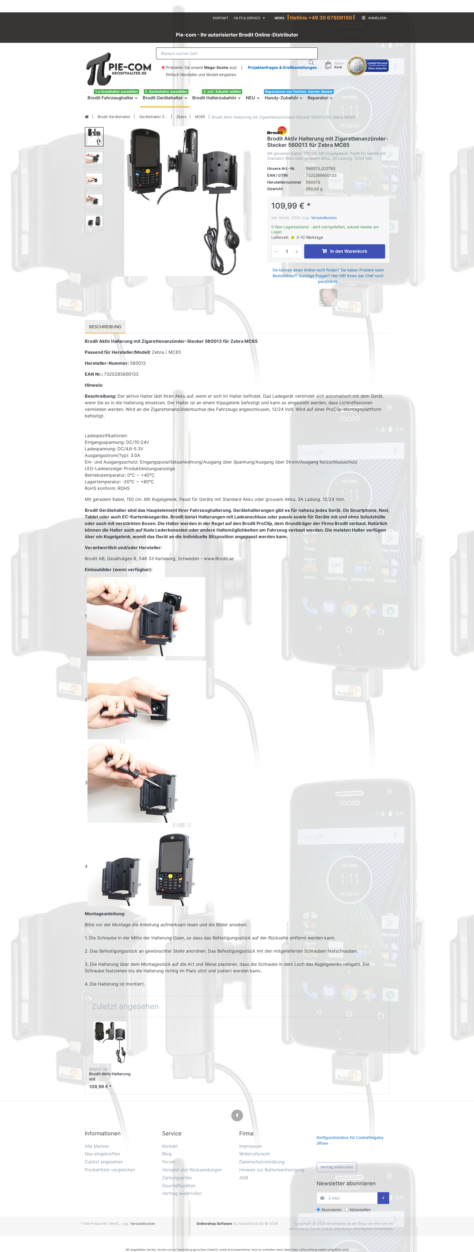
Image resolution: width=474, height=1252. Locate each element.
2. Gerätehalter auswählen (166, 91)
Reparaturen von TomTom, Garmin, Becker (299, 91)
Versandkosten (324, 217)
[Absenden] (383, 1198)
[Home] (87, 117)
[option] (184, 201)
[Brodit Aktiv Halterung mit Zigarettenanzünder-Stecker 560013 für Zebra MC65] (184, 201)
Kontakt (220, 18)
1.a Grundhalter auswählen (116, 91)
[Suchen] (312, 62)
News (279, 18)
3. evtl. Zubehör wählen (222, 91)
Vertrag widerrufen (336, 1167)
